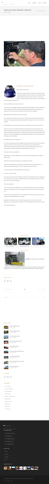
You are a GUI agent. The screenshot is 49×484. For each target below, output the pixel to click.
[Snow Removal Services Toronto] (32, 468)
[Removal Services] (8, 2)
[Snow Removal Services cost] (25, 468)
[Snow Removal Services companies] (36, 468)
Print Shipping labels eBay (10, 438)
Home (29, 2)
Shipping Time (7, 406)
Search (45, 2)
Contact (6, 454)
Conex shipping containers (15, 356)
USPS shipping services (9, 441)
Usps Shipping (7, 409)
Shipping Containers (8, 401)
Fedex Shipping (8, 386)
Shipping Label (7, 403)
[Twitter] (8, 281)
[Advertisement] (24, 27)
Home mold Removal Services (15, 331)
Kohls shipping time (8, 436)
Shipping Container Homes (10, 396)
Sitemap (39, 2)
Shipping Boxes (8, 398)
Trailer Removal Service (14, 346)
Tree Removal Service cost (10, 433)
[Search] (44, 297)
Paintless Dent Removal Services (16, 341)
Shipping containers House (14, 326)
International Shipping (9, 388)
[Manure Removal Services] (9, 468)
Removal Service (42, 10)
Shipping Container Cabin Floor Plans (17, 351)
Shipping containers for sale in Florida (17, 361)
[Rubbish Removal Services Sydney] (28, 468)
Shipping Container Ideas (14, 366)
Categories (34, 2)
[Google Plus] (11, 281)
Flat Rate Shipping (8, 391)
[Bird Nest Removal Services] (5, 468)
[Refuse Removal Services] (13, 468)
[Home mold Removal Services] (17, 468)
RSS (6, 459)
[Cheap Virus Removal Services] (21, 468)
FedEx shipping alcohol (9, 444)
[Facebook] (5, 281)
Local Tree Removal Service (15, 336)
